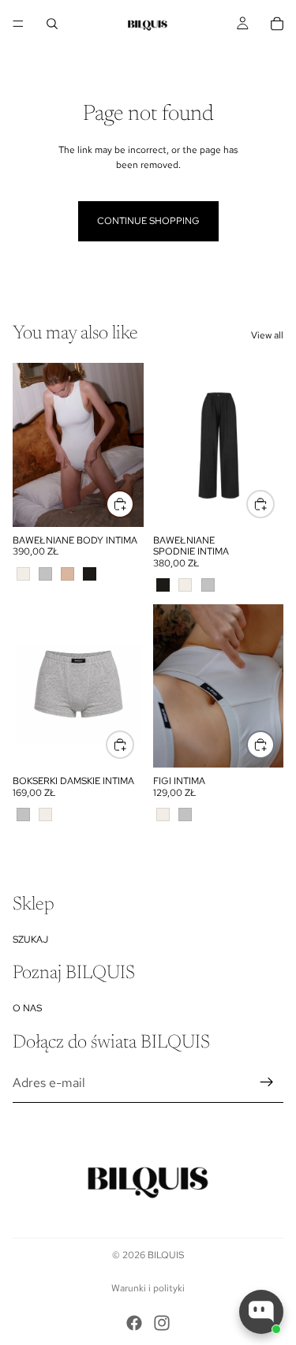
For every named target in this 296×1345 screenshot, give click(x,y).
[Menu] (18, 24)
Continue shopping (148, 221)
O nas (27, 1008)
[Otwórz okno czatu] (261, 1312)
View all (267, 335)
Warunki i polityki (148, 1288)
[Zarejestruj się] (266, 1083)
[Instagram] (161, 1322)
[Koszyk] (277, 23)
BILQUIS (166, 1255)
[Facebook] (134, 1322)
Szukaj (30, 939)
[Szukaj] (52, 23)
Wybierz (133, 503)
